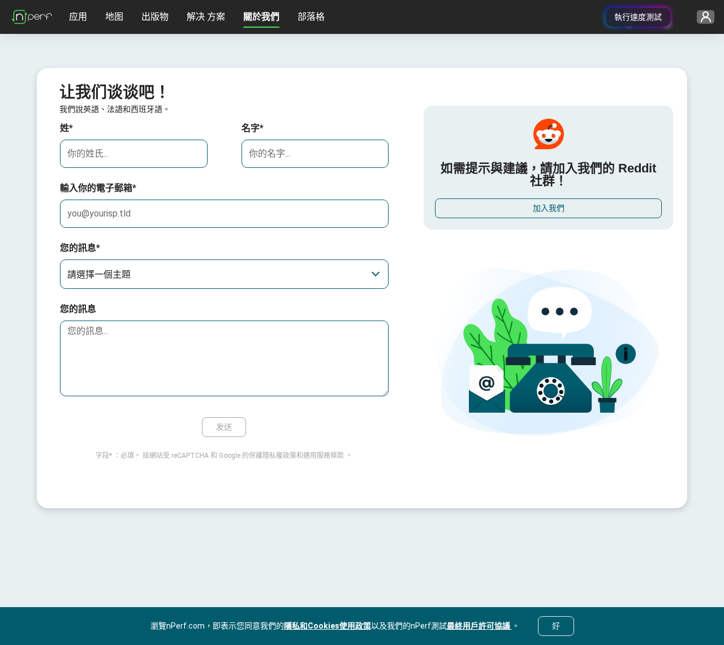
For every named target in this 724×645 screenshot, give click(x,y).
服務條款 (330, 456)
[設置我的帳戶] (701, 17)
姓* (66, 128)
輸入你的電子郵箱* (98, 188)
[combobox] (224, 274)
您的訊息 (78, 309)
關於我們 (261, 16)
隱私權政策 (279, 456)
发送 (224, 426)
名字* (253, 128)
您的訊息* (80, 248)
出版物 (155, 16)
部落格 (311, 16)
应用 (78, 16)
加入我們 (548, 208)
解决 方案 (206, 16)
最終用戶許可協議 (479, 625)
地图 (114, 16)
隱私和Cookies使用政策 (327, 625)
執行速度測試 (638, 16)
